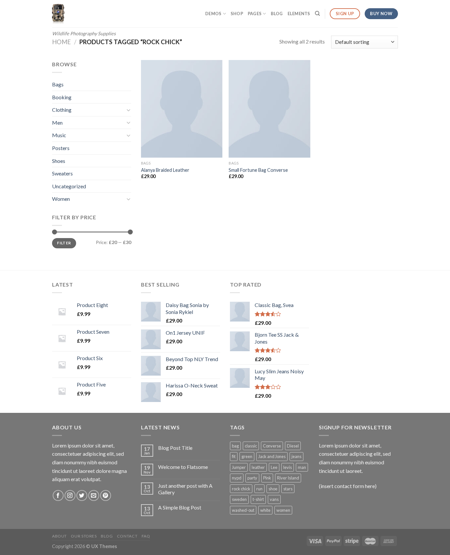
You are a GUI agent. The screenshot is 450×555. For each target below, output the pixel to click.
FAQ (146, 536)
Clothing (61, 110)
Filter (64, 242)
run (259, 488)
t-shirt (258, 499)
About (59, 536)
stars (288, 488)
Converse (272, 445)
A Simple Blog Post (179, 507)
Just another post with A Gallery (185, 488)
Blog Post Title (175, 448)
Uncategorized (69, 186)
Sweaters (62, 173)
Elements (299, 13)
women (283, 510)
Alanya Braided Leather (165, 170)
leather (258, 467)
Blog (277, 13)
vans (274, 499)
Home (61, 42)
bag (235, 445)
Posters (61, 148)
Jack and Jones (272, 456)
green (246, 456)
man (302, 467)
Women (61, 199)
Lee (274, 467)
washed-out (243, 510)
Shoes (58, 161)
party (252, 477)
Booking (61, 97)
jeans (296, 456)
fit (234, 456)
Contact (127, 536)
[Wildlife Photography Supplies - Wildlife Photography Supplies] (87, 13)
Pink (267, 477)
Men (57, 122)
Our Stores (84, 536)
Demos (213, 13)
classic (251, 445)
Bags (58, 84)
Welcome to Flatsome (183, 467)
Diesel (293, 445)
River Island (288, 477)
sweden (239, 499)
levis (287, 467)
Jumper (239, 467)
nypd (236, 477)
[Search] (317, 13)
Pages (255, 13)
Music (59, 135)
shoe (272, 488)
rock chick (241, 488)
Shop (237, 13)
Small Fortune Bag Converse (258, 170)
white (265, 510)
